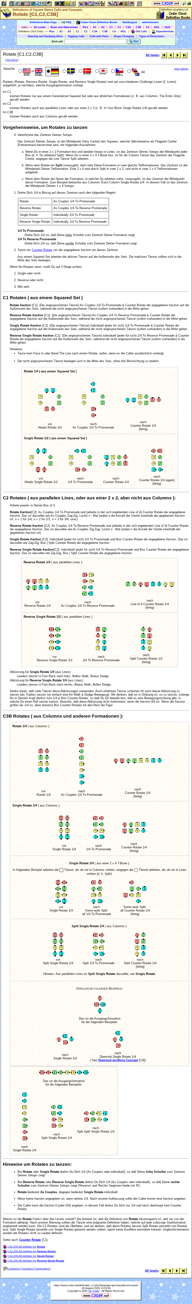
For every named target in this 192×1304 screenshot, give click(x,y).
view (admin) (181, 68)
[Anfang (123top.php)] (164, 55)
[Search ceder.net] (184, 3)
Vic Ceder (94, 1290)
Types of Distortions (151, 36)
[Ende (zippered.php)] (184, 55)
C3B (138, 27)
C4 (147, 27)
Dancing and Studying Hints (45, 36)
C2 (119, 27)
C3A (128, 27)
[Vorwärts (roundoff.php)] (178, 55)
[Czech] (116, 71)
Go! (136, 41)
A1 (94, 27)
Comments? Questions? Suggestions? (29, 1268)
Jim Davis (12, 59)
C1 (111, 27)
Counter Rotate (42, 250)
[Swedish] (68, 71)
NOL (157, 27)
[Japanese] (100, 71)
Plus (85, 27)
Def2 (167, 27)
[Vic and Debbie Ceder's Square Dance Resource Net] (166, 3)
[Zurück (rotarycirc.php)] (171, 55)
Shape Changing (124, 36)
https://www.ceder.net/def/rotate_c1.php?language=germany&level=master (96, 1285)
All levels (152, 55)
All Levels (40, 27)
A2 (102, 27)
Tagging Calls (76, 36)
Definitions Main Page (43, 22)
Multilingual (129, 22)
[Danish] (84, 71)
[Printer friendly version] (189, 3)
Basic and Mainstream (64, 27)
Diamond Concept (118, 1060)
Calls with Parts (99, 36)
